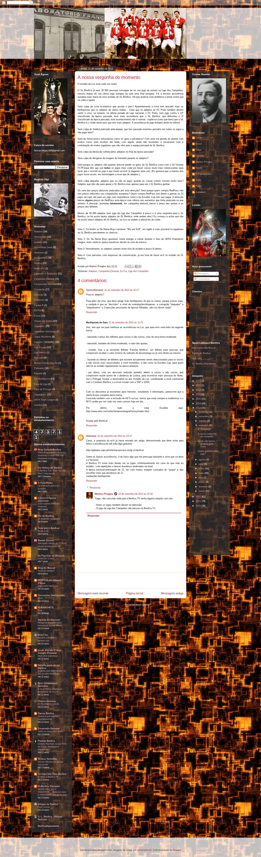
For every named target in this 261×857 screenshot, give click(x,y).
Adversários (40, 237)
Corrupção (39, 289)
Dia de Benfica (46, 516)
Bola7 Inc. (43, 635)
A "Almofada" (204, 429)
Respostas (95, 487)
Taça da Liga (40, 384)
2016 (199, 394)
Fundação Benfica (201, 353)
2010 (199, 505)
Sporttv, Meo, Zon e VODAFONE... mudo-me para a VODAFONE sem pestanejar (52, 792)
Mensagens (202, 273)
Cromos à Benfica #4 (48, 777)
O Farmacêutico (204, 174)
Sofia (198, 180)
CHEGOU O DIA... (46, 558)
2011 (199, 501)
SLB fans (197, 358)
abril (201, 477)
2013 (199, 408)
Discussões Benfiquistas (51, 595)
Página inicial (134, 593)
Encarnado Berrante (49, 728)
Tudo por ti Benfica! (48, 528)
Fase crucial (44, 807)
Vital (40, 610)
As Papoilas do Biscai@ (51, 555)
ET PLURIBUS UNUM (48, 704)
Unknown (91, 436)
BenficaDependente (48, 826)
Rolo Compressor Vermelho (47, 684)
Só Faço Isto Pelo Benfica (52, 774)
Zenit (40, 598)
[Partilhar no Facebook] (136, 266)
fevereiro (203, 486)
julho (201, 464)
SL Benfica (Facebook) (204, 363)
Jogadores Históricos (45, 331)
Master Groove (46, 540)
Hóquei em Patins (43, 321)
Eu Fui (123, 271)
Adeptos (93, 271)
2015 (199, 399)
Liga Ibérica (40, 352)
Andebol (38, 242)
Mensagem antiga (172, 593)
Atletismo (39, 252)
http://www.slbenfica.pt (203, 348)
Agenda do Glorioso (49, 619)
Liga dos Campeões (138, 271)
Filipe (198, 149)
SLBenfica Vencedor (49, 786)
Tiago (198, 186)
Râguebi (38, 373)
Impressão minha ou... (48, 586)
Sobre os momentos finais (50, 731)
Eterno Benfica (46, 713)
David (199, 143)
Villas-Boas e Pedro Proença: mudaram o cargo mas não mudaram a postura (52, 455)
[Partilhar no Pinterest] (140, 266)
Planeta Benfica (46, 741)
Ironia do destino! (46, 571)
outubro (203, 421)
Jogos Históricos (42, 336)
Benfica (38, 263)
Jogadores (39, 326)
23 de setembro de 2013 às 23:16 (135, 494)
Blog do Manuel (46, 568)
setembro (204, 425)
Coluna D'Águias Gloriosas (47, 499)
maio (201, 473)
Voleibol (38, 405)
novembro (204, 416)
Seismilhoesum (94, 290)
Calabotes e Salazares (45, 273)
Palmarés (39, 368)
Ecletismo (39, 300)
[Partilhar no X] (133, 266)
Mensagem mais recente (93, 593)
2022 (199, 385)
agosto (202, 459)
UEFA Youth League (44, 399)
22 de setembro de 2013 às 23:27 (114, 436)
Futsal (37, 315)
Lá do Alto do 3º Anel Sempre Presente (49, 651)
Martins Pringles (104, 494)
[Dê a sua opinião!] (129, 266)
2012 (199, 496)
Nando (199, 168)
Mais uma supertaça (47, 656)
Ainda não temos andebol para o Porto (207, 444)
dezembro (204, 411)
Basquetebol (40, 257)
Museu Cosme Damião (46, 363)
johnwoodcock (144, 850)
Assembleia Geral (43, 247)
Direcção (38, 294)
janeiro (202, 491)
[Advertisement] (130, 580)
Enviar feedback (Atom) (137, 604)
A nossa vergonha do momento (207, 435)
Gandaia (200, 156)
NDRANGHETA (46, 607)
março (202, 482)
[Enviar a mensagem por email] (126, 266)
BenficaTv (39, 268)
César (199, 137)
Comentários (203, 279)
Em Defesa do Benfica (50, 467)
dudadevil (200, 192)
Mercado (38, 357)
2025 (199, 381)
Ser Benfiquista (42, 378)
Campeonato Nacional (45, 284)
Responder (91, 312)
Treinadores (40, 394)
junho (202, 468)
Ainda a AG (43, 531)
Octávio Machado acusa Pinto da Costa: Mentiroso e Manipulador (52, 747)
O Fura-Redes (45, 483)
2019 (199, 390)
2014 (199, 403)
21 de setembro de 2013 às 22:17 (121, 290)
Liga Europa (40, 347)
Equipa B (39, 305)
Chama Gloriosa (47, 701)
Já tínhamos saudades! (49, 519)
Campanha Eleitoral (109, 271)
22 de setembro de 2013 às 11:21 (126, 322)
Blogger (177, 850)
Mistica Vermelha (47, 759)
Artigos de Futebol (48, 804)
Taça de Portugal (42, 389)
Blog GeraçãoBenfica (49, 449)
